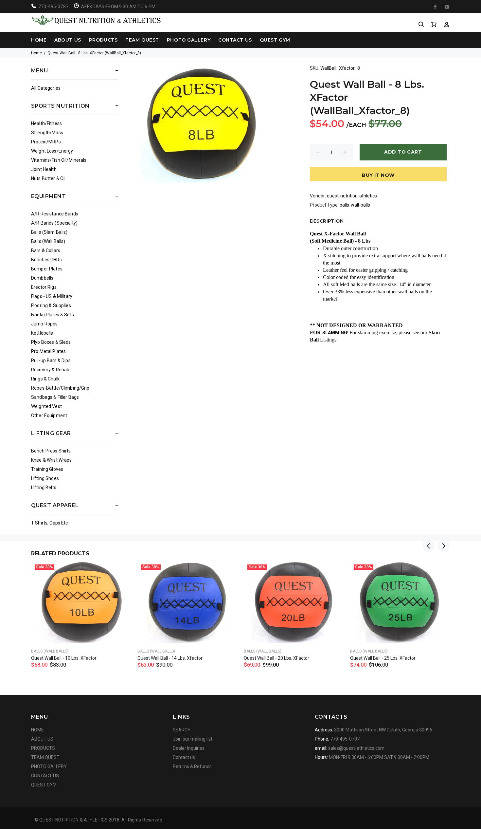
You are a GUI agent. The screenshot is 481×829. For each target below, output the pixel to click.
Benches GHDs (46, 259)
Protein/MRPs (46, 141)
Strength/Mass (47, 132)
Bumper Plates (46, 268)
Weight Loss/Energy (52, 151)
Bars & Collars (45, 250)
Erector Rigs (44, 287)
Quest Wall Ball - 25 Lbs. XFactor (383, 658)
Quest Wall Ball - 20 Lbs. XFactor (276, 658)
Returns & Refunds (192, 766)
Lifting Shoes (45, 478)
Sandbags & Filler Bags (55, 397)
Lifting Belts (43, 487)
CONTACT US (235, 40)
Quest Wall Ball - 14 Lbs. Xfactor (170, 658)
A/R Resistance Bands (54, 213)
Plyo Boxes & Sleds (51, 342)
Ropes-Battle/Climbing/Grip (60, 388)
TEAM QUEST (142, 40)
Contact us (184, 757)
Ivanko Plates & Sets (52, 314)
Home (36, 53)
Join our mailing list (192, 739)
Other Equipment (49, 415)
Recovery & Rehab (50, 369)
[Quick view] (120, 572)
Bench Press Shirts (51, 450)
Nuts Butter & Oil (48, 178)
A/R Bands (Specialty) (54, 223)
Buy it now (378, 175)
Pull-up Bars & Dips (51, 360)
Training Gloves (47, 469)
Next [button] (443, 546)
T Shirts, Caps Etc (49, 522)
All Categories (46, 88)
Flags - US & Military (51, 296)
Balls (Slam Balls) (49, 232)
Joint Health (44, 169)
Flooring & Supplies (51, 305)
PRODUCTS (103, 40)
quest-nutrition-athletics (352, 195)
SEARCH (181, 729)
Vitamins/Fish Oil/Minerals (59, 160)
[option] (81, 606)
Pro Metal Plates (48, 351)
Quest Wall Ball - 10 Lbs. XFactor (64, 658)
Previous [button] (428, 546)
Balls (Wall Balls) (48, 241)
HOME (38, 40)
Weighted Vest (46, 406)
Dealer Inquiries (189, 748)
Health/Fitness (46, 123)
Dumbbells (42, 278)
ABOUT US (67, 40)
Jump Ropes (44, 323)
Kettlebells (42, 333)
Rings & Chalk (45, 378)
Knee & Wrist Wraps (51, 460)
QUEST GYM (275, 40)
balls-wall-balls (355, 205)
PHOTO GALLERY (188, 40)
